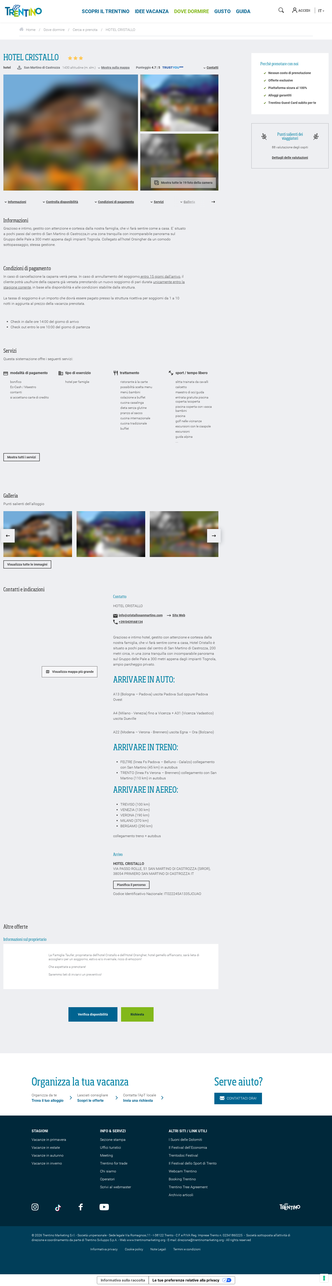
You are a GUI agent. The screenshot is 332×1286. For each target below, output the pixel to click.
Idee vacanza (152, 11)
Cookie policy (134, 1249)
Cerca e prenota (85, 30)
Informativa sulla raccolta (123, 1280)
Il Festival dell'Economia (188, 1147)
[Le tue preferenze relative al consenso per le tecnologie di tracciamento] (324, 1278)
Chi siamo (108, 1171)
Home (30, 30)
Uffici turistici (110, 1147)
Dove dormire (191, 11)
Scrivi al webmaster (115, 1187)
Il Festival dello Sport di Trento (193, 1163)
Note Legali (158, 1249)
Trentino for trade (113, 1163)
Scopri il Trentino (105, 11)
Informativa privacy (104, 1249)
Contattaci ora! (242, 1098)
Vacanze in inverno (47, 1163)
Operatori (107, 1179)
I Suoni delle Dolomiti (185, 1139)
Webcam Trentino (183, 1171)
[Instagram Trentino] (35, 1207)
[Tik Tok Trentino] (58, 1207)
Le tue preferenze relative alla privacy (185, 1280)
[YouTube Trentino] (104, 1207)
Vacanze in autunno (47, 1155)
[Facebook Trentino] (81, 1207)
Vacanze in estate (46, 1147)
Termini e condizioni (187, 1249)
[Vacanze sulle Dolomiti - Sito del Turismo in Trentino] (22, 11)
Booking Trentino (182, 1179)
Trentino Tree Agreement (188, 1187)
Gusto (222, 11)
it (320, 10)
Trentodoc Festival (183, 1155)
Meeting (106, 1155)
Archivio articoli (181, 1195)
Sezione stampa (113, 1139)
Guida (243, 11)
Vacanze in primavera (49, 1139)
